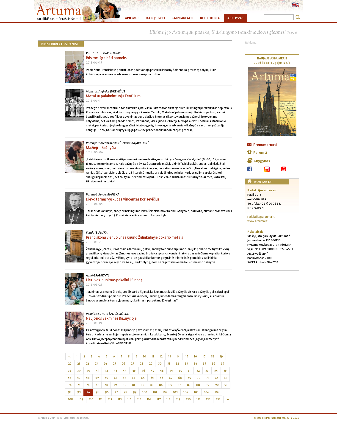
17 (204, 356)
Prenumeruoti (265, 145)
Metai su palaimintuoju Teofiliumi (113, 96)
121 (198, 399)
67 (170, 377)
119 (178, 399)
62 (124, 377)
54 (216, 370)
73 (225, 377)
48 (162, 370)
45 (134, 370)
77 (97, 385)
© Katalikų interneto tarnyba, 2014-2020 (276, 418)
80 (124, 385)
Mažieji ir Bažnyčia (101, 147)
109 (81, 399)
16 (195, 356)
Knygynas (262, 161)
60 (106, 377)
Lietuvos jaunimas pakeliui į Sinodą (114, 280)
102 (165, 392)
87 (189, 385)
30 (160, 363)
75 (78, 385)
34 (195, 363)
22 (87, 363)
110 (91, 399)
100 (144, 392)
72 (216, 377)
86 (179, 385)
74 (70, 385)
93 (79, 392)
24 (105, 363)
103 (175, 392)
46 (143, 370)
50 (180, 370)
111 (100, 399)
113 (120, 399)
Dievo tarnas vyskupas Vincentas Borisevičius (122, 199)
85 (170, 385)
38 (70, 370)
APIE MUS (132, 18)
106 (206, 392)
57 (78, 377)
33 (186, 363)
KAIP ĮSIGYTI (155, 18)
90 (217, 385)
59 (97, 377)
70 (198, 377)
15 (186, 356)
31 (168, 363)
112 (110, 399)
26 (123, 363)
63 (133, 377)
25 (114, 363)
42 (106, 370)
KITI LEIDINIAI (210, 18)
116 (149, 399)
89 (207, 385)
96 (107, 392)
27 (132, 363)
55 (225, 370)
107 (217, 392)
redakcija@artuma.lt (261, 216)
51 (189, 370)
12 (161, 356)
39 (79, 370)
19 (221, 356)
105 (196, 392)
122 (208, 399)
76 (88, 385)
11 (153, 356)
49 (171, 370)
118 (168, 399)
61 (115, 377)
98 (125, 392)
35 (204, 363)
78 (106, 385)
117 (159, 399)
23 (96, 363)
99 (135, 392)
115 (139, 399)
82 (142, 385)
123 (218, 399)
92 (70, 392)
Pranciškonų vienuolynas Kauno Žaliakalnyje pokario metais (134, 237)
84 (161, 385)
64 (143, 377)
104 (185, 392)
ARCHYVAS (235, 18)
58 (88, 377)
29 (150, 363)
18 (212, 356)
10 (144, 356)
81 (133, 385)
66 (161, 377)
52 (198, 370)
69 (189, 377)
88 (198, 385)
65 (152, 377)
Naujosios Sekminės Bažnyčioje (111, 318)
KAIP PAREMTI (182, 18)
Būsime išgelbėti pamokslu (108, 58)
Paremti (260, 153)
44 (125, 370)
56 (70, 377)
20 (70, 363)
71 (207, 377)
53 (207, 370)
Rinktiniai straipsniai (59, 44)
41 (97, 370)
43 (115, 370)
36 (213, 363)
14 (178, 356)
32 (177, 363)
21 (78, 363)
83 (151, 385)
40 (88, 370)
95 (97, 392)
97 (116, 392)
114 (129, 399)
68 (180, 377)
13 (169, 356)
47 (152, 370)
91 (225, 385)
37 (222, 363)
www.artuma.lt (257, 221)
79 (115, 385)
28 (141, 363)
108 (70, 399)
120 (188, 399)
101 (155, 392)
